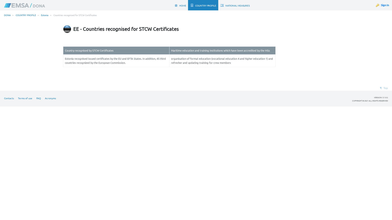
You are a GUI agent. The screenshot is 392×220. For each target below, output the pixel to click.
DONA (7, 15)
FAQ (38, 98)
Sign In (385, 5)
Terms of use (25, 98)
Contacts (9, 98)
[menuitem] (180, 5)
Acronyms (50, 98)
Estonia (44, 15)
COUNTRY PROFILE (26, 15)
